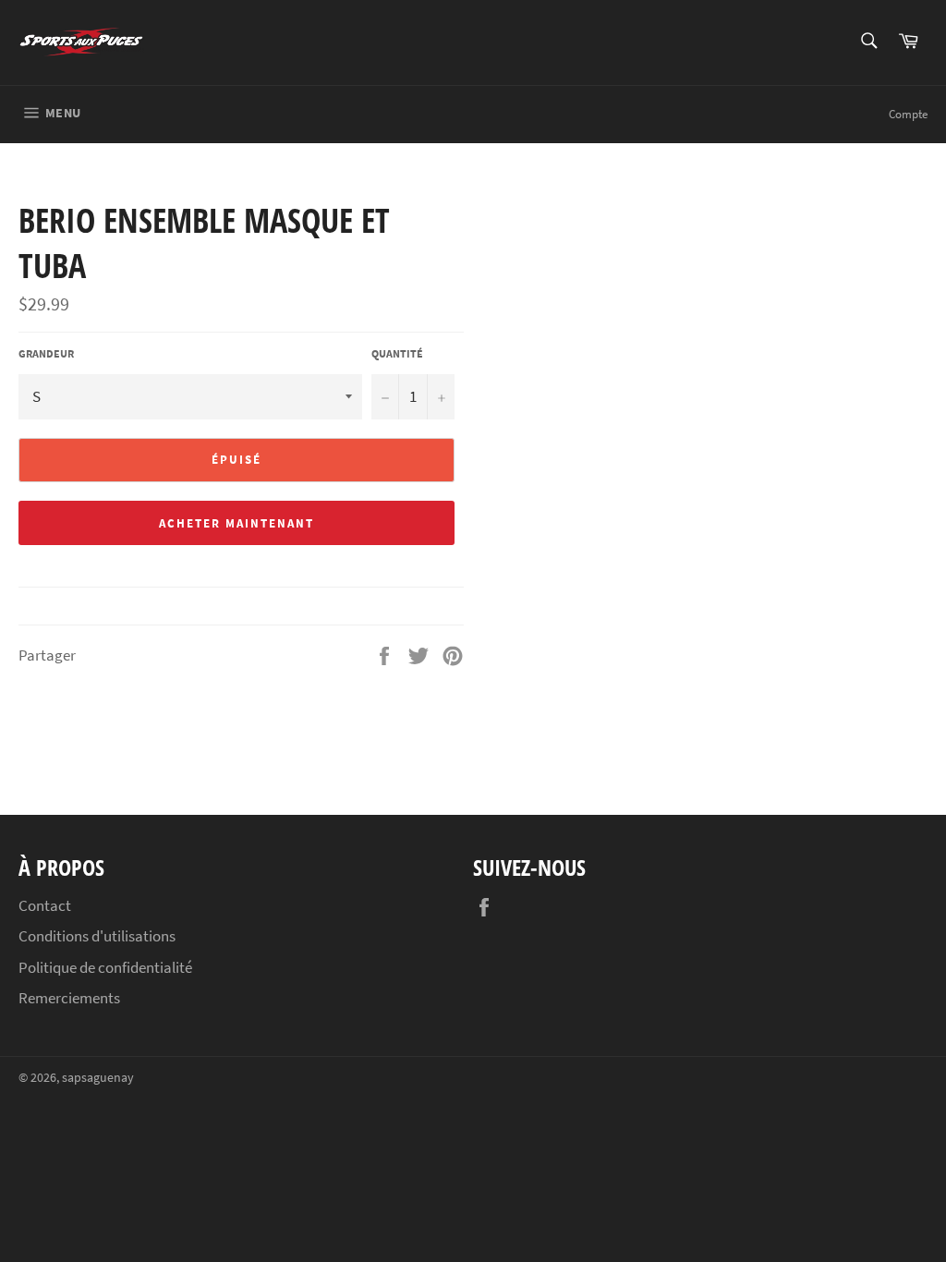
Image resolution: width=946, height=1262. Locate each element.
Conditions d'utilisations (97, 936)
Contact (44, 905)
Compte (908, 114)
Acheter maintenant (236, 523)
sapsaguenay (98, 1078)
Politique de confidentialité (105, 967)
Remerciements (69, 998)
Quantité (397, 353)
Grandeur (46, 353)
